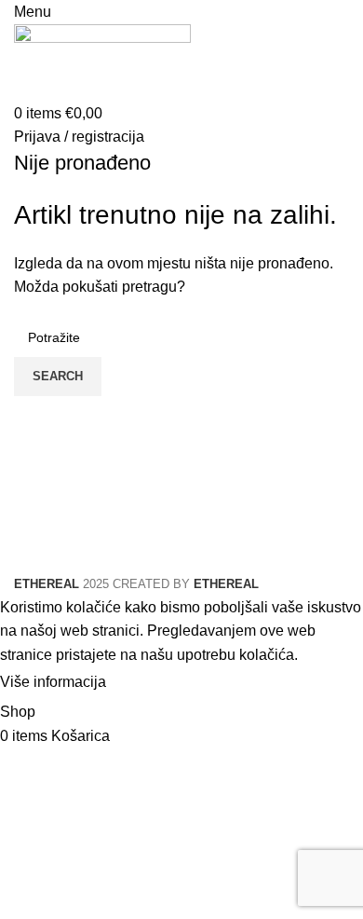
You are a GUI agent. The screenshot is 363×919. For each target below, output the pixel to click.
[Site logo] (102, 61)
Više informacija (53, 683)
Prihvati (148, 683)
